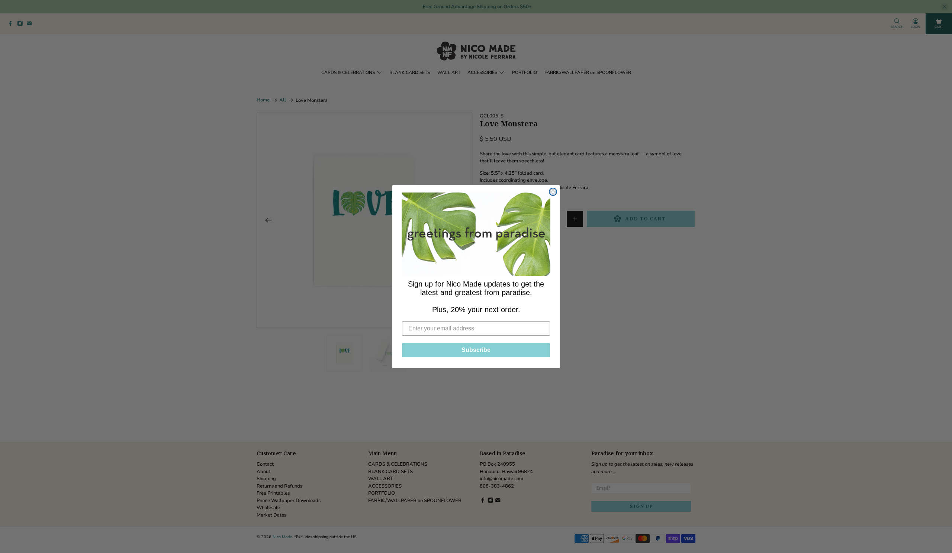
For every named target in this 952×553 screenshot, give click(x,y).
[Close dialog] (553, 191)
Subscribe (476, 350)
